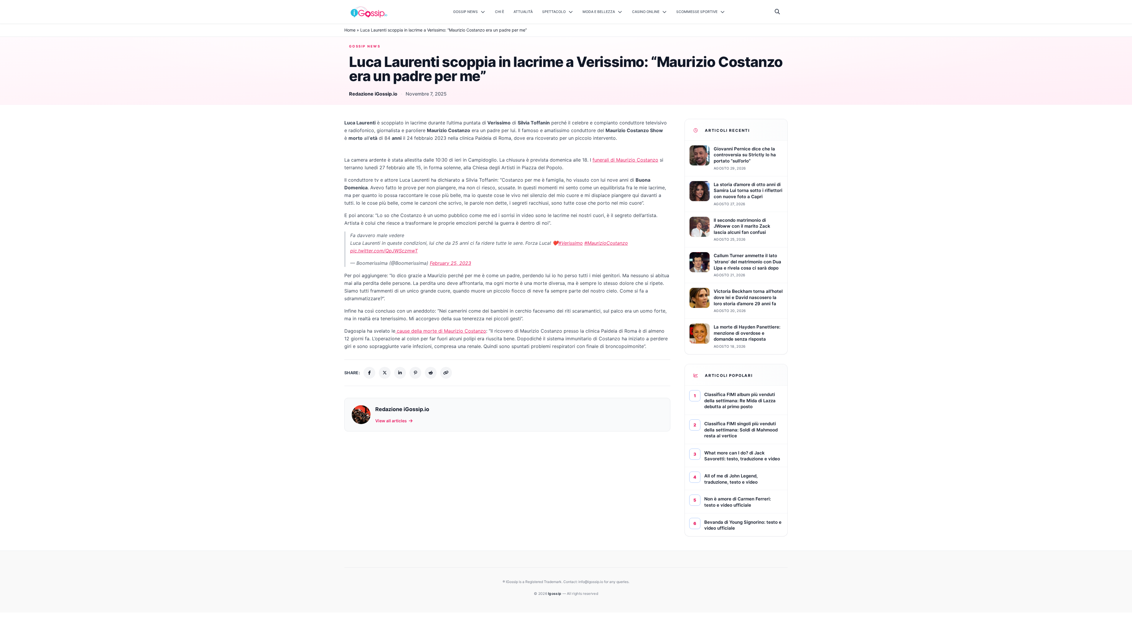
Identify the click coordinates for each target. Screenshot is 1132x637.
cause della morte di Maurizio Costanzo (440, 331)
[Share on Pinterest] (415, 373)
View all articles (391, 420)
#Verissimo (570, 243)
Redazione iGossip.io (373, 94)
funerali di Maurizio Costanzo (625, 160)
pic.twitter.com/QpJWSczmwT (384, 251)
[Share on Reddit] (431, 373)
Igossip (555, 593)
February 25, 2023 (450, 263)
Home (350, 29)
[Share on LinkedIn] (400, 373)
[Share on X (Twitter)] (385, 373)
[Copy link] (446, 373)
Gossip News (364, 46)
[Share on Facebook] (369, 373)
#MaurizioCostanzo (606, 243)
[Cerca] (777, 12)
